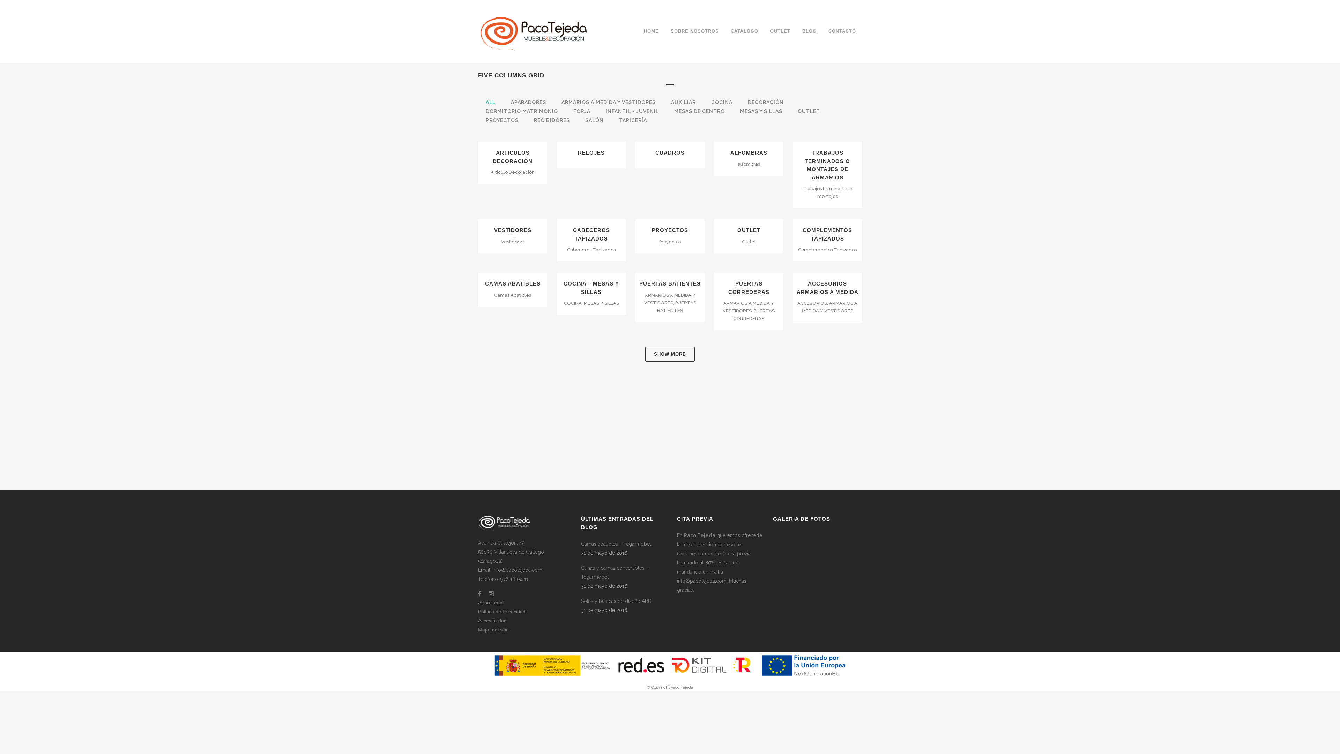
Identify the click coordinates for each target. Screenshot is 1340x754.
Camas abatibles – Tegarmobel (616, 544)
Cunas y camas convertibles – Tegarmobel (615, 572)
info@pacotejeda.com (702, 581)
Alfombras (748, 153)
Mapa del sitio (493, 630)
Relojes (591, 153)
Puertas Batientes (670, 284)
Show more (670, 354)
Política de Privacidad (502, 611)
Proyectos (670, 230)
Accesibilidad (492, 620)
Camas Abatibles (513, 284)
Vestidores (512, 230)
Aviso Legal (491, 602)
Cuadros (670, 153)
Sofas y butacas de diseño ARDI (617, 601)
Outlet (748, 230)
